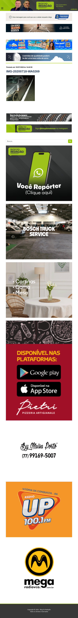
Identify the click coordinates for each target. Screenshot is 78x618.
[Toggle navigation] (2, 8)
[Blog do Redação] (39, 5)
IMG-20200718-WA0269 (23, 71)
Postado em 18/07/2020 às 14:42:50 (19, 67)
